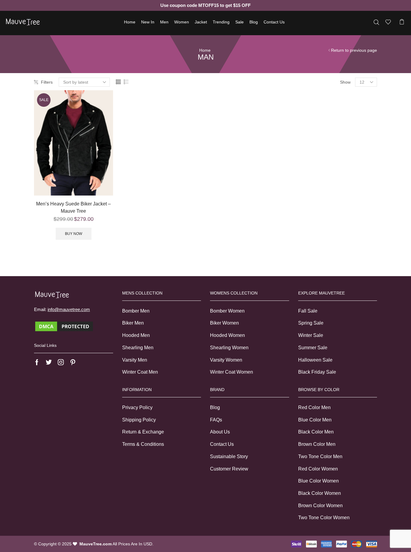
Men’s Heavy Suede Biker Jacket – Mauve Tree (73, 207)
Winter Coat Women (231, 372)
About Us (220, 431)
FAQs (216, 419)
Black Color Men (316, 431)
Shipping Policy (139, 419)
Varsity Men (134, 359)
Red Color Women (318, 468)
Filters (47, 82)
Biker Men (133, 322)
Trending (221, 22)
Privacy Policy (137, 407)
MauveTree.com (95, 543)
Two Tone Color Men (320, 456)
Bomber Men (136, 310)
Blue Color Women (318, 480)
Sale (239, 22)
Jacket (201, 22)
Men (164, 22)
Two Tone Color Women (324, 517)
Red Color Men (314, 407)
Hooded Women (227, 335)
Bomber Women (227, 310)
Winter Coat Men (140, 372)
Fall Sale (307, 310)
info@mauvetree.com (69, 309)
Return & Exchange (143, 431)
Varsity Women (226, 359)
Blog (253, 22)
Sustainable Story (229, 456)
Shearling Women (229, 347)
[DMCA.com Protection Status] (64, 325)
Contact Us (274, 22)
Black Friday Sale (317, 372)
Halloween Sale (315, 359)
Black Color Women (319, 493)
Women (181, 22)
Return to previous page (354, 50)
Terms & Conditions (143, 444)
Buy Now (73, 234)
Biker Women (224, 322)
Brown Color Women (320, 505)
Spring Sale (310, 322)
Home (129, 22)
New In (147, 22)
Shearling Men (137, 347)
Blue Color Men (315, 419)
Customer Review (229, 468)
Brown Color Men (316, 444)
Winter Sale (310, 335)
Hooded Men (136, 335)
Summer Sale (312, 347)
